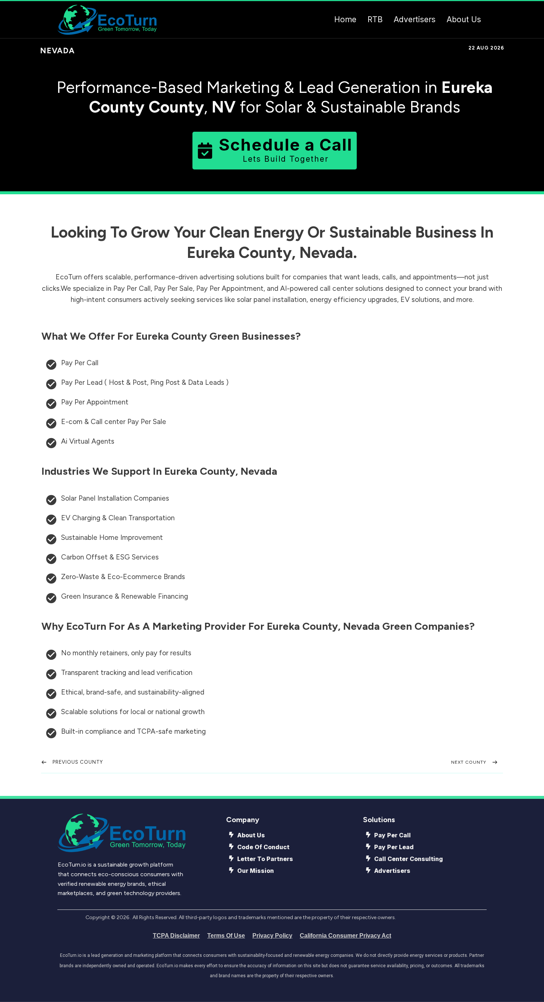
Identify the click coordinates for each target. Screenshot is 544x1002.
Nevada (57, 50)
